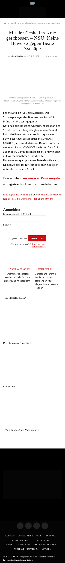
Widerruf (19, 549)
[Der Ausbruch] (32, 365)
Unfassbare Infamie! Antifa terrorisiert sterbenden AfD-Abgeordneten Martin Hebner (46, 280)
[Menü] (32, 3)
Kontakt (10, 536)
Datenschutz (43, 540)
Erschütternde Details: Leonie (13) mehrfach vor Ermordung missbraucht (17, 277)
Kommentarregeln (22, 540)
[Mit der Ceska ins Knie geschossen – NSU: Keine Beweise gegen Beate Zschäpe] (32, 93)
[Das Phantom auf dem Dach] (32, 322)
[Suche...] (60, 3)
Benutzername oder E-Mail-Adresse (19, 214)
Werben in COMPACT (46, 536)
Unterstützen (25, 536)
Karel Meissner (19, 56)
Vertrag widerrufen (45, 545)
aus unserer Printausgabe (41, 178)
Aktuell (46, 549)
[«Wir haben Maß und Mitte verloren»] (32, 409)
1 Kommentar (50, 56)
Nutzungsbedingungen (18, 545)
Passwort (7, 225)
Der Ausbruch (10, 386)
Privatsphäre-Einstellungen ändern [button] (18, 560)
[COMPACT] (32, 12)
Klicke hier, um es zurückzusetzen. (38, 245)
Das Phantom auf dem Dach (17, 343)
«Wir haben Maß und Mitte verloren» (21, 430)
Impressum (32, 549)
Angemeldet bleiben (18, 238)
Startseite (7, 23)
